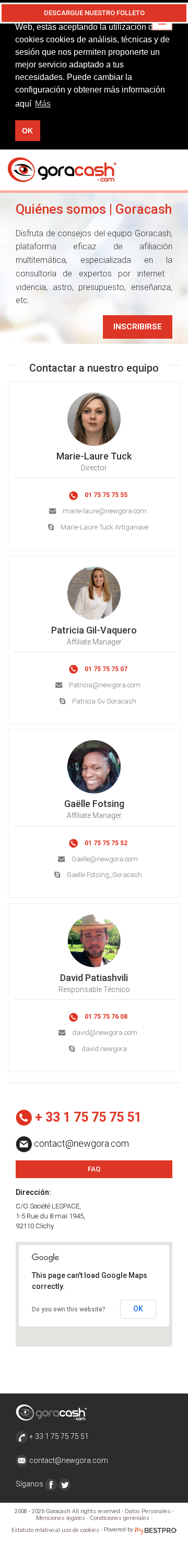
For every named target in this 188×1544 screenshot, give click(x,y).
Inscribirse (137, 326)
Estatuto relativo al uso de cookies (55, 1530)
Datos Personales (148, 1511)
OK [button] (27, 130)
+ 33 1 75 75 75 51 (58, 1436)
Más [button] (43, 103)
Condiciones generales (119, 1518)
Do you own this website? (68, 1309)
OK (138, 1309)
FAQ (94, 1169)
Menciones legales (60, 1518)
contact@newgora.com (68, 1460)
